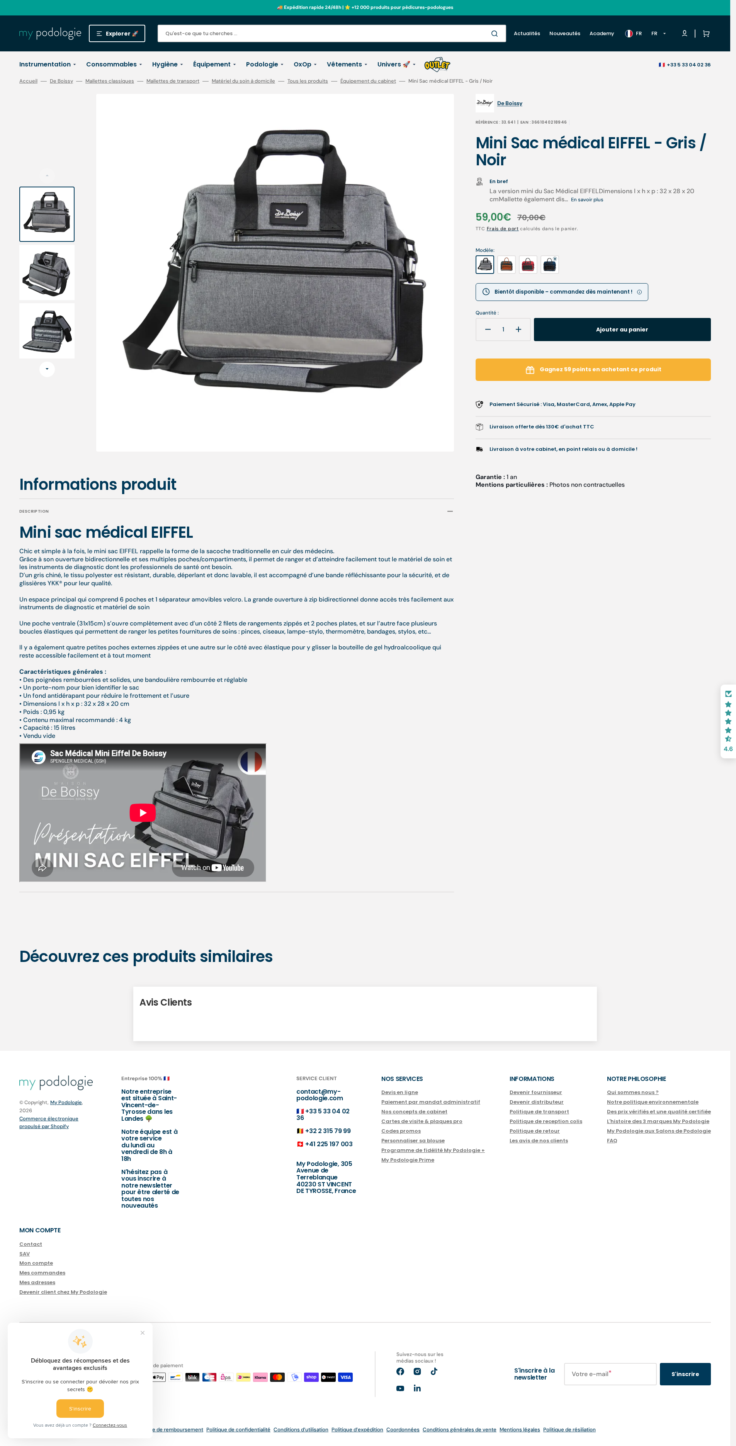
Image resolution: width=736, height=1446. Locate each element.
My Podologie (66, 1102)
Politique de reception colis (546, 1121)
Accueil (28, 81)
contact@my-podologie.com (319, 1095)
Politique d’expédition (357, 1429)
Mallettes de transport (172, 81)
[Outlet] (437, 64)
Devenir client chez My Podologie (63, 1292)
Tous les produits (307, 81)
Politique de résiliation (569, 1429)
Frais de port (503, 229)
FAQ (612, 1140)
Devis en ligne (399, 1092)
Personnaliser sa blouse (413, 1140)
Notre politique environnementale (653, 1102)
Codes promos (401, 1131)
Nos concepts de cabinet (414, 1111)
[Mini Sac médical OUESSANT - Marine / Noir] (550, 264)
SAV (24, 1253)
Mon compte (36, 1263)
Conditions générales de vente (459, 1429)
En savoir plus (587, 199)
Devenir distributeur (537, 1102)
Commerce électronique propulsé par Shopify (48, 1122)
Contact (30, 1244)
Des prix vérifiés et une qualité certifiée (659, 1111)
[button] (705, 33)
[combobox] (332, 33)
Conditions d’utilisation (301, 1429)
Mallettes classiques (109, 81)
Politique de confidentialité (238, 1429)
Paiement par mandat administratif (430, 1102)
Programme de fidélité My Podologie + (433, 1150)
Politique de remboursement (168, 1429)
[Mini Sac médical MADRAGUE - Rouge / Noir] (528, 264)
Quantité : (487, 313)
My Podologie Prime (407, 1160)
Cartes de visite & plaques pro (421, 1121)
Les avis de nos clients (539, 1140)
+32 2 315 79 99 (327, 1131)
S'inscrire (685, 1374)
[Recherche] (496, 33)
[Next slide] (47, 369)
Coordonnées (403, 1429)
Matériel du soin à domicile (243, 81)
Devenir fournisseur (536, 1092)
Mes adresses (37, 1282)
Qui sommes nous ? (633, 1092)
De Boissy (61, 81)
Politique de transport (539, 1111)
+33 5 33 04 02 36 (689, 64)
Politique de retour (535, 1131)
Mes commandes (42, 1272)
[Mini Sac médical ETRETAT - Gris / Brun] (506, 264)
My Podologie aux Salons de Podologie (659, 1131)
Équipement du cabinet (368, 81)
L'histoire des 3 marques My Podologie (658, 1121)
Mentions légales (520, 1429)
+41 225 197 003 (328, 1144)
